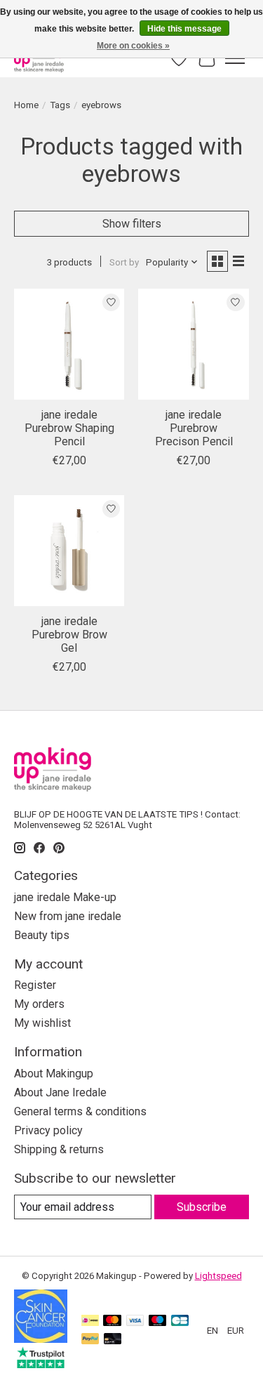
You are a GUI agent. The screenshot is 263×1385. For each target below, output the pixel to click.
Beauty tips (41, 935)
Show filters (131, 223)
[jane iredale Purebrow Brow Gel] (69, 550)
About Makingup (53, 1073)
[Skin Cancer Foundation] (40, 1339)
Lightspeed (218, 1276)
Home (26, 105)
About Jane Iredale (60, 1092)
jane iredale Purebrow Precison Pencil (194, 428)
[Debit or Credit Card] (113, 1339)
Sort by (124, 262)
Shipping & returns (59, 1149)
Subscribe (202, 1207)
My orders (39, 1004)
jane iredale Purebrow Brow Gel (69, 635)
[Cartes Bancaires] (180, 1321)
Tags (60, 105)
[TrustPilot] (40, 1364)
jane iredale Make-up (65, 897)
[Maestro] (158, 1321)
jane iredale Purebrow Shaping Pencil (69, 428)
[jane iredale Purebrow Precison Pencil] (193, 344)
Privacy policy (48, 1130)
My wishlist (42, 1023)
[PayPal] (90, 1339)
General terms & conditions (80, 1111)
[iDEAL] (90, 1321)
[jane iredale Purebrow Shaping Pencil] (69, 344)
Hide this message (184, 29)
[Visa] (135, 1321)
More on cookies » (133, 46)
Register (35, 985)
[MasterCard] (112, 1321)
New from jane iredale (67, 916)
